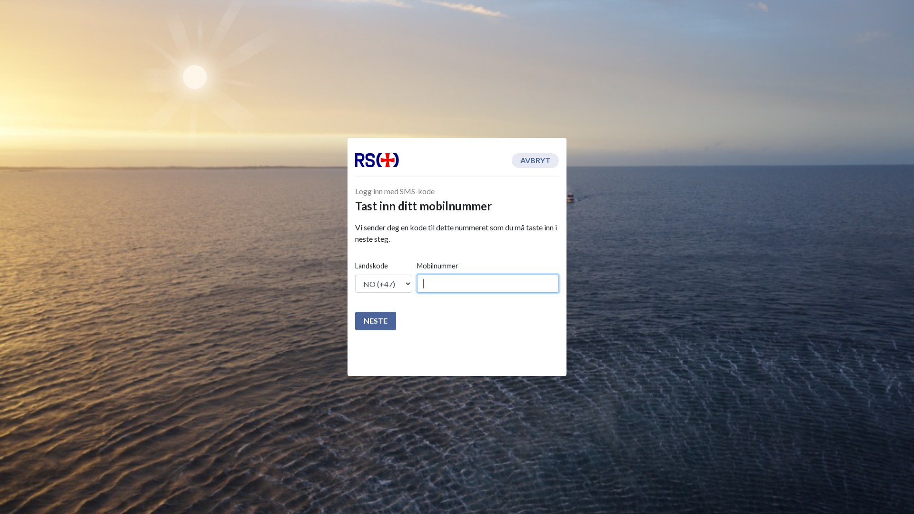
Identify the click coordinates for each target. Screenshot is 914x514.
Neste (375, 320)
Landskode (371, 266)
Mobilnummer (437, 266)
